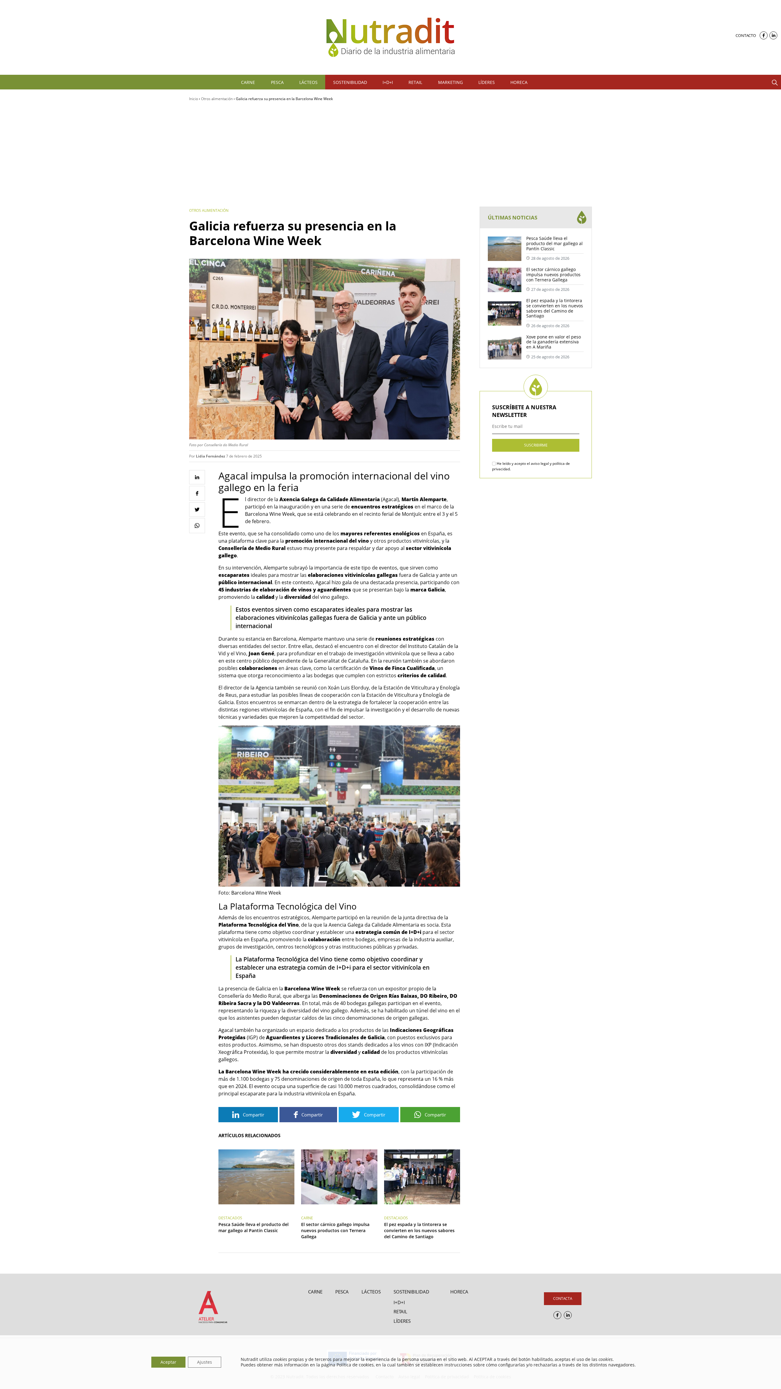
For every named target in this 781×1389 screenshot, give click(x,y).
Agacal (390, 499)
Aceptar (168, 1362)
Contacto (746, 35)
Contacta (562, 1298)
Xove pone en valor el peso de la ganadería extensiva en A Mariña (553, 342)
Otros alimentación (217, 98)
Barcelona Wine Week (270, 514)
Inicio (193, 98)
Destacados (230, 1218)
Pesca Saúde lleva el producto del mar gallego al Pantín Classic (253, 1227)
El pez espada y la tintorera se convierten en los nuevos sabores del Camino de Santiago (419, 1230)
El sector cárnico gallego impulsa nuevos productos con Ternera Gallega (335, 1230)
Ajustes (204, 1362)
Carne (307, 1218)
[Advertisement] (390, 154)
